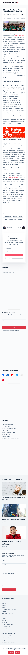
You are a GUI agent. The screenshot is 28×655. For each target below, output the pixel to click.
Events (3, 430)
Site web (5, 569)
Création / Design (6, 640)
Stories (4, 618)
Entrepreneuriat (7, 216)
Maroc (15, 216)
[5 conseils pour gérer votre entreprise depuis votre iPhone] (14, 489)
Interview (4, 434)
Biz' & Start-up (7, 14)
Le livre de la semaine (7, 613)
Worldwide (4, 620)
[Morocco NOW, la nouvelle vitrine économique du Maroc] (14, 510)
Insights (4, 607)
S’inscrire (14, 255)
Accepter (11, 652)
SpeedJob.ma (12, 219)
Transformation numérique (9, 438)
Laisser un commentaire (9, 589)
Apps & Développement (8, 633)
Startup (20, 219)
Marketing (4, 603)
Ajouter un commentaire (9, 573)
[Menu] (25, 2)
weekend (6, 221)
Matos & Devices (6, 635)
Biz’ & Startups (6, 626)
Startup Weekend (19, 35)
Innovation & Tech (7, 432)
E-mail (4, 564)
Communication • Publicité (9, 609)
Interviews (4, 622)
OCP (20, 216)
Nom (4, 560)
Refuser (17, 652)
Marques (4, 436)
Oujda (5, 219)
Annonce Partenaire (7, 424)
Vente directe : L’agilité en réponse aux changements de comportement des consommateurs (11, 543)
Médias (4, 611)
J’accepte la (15, 258)
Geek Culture (5, 637)
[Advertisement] (14, 293)
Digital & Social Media (7, 428)
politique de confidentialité (17, 258)
